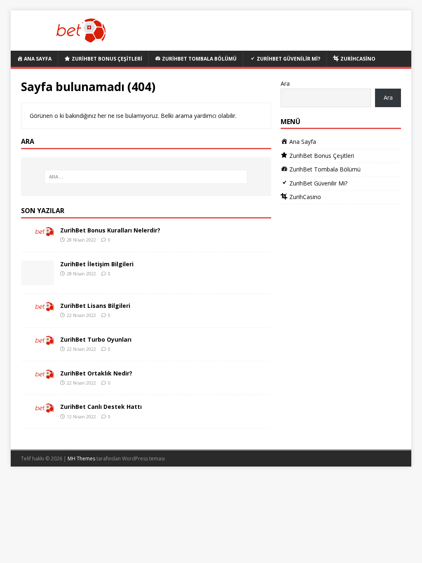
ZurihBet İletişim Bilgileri (97, 264)
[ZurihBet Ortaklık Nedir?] (37, 374)
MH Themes (81, 458)
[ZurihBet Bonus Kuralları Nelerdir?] (37, 231)
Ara (285, 83)
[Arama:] (146, 177)
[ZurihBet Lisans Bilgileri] (37, 306)
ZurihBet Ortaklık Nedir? (96, 373)
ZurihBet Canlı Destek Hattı (101, 407)
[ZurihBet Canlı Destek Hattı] (37, 407)
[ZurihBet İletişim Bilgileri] (37, 280)
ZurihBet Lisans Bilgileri (95, 306)
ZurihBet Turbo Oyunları (95, 339)
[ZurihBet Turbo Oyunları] (37, 340)
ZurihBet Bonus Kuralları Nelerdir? (110, 230)
